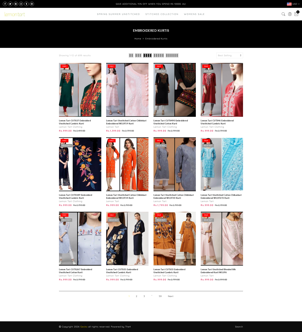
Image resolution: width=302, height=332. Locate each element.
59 (160, 296)
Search (239, 326)
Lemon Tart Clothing (70, 126)
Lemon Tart (112, 126)
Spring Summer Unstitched (118, 14)
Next (170, 296)
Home (137, 38)
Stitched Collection (162, 14)
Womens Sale (194, 14)
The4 (128, 326)
